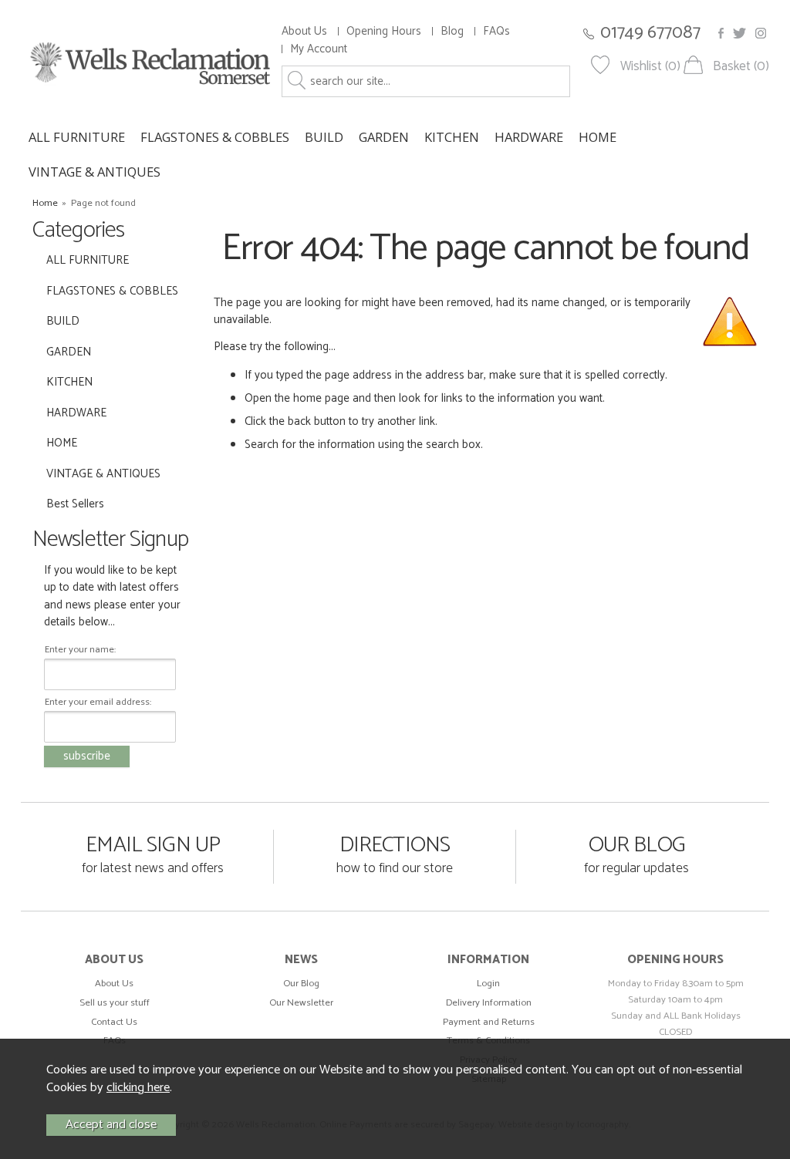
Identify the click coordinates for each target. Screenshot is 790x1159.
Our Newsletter (301, 1003)
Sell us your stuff (114, 1003)
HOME (597, 137)
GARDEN (384, 137)
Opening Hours (383, 31)
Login (488, 983)
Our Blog (301, 983)
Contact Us (114, 1022)
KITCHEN (451, 137)
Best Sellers (75, 504)
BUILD (324, 137)
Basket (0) (741, 67)
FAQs (496, 31)
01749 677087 (650, 33)
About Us (304, 31)
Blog (452, 31)
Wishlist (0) (650, 67)
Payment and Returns (489, 1022)
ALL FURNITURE (77, 137)
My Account (318, 49)
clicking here (138, 1087)
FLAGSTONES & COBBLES (214, 137)
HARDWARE (529, 137)
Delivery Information (489, 1003)
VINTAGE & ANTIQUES (94, 171)
